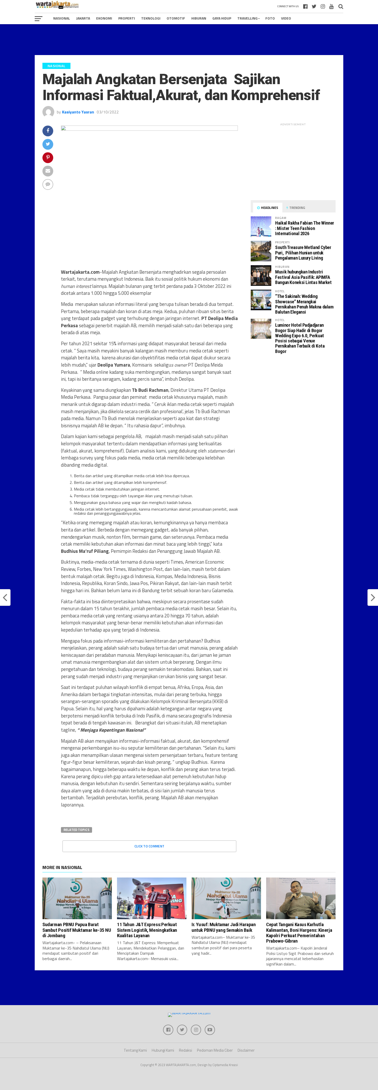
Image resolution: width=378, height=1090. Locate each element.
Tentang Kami (135, 1050)
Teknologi (150, 18)
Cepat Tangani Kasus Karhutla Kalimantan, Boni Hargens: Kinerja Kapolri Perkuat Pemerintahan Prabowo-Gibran (299, 932)
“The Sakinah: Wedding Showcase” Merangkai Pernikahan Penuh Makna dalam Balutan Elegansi (304, 304)
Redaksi (185, 1050)
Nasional (61, 18)
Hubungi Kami (163, 1050)
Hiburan (198, 18)
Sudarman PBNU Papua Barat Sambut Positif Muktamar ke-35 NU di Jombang (76, 929)
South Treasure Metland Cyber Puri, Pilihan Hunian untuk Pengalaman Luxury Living (303, 252)
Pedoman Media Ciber (215, 1050)
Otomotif (176, 18)
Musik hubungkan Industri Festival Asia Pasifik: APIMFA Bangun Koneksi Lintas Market (303, 277)
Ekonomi (104, 18)
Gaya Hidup (221, 18)
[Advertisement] (189, 39)
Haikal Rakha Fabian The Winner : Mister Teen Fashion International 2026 (304, 228)
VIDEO (286, 18)
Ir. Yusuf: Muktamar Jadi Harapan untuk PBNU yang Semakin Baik (224, 927)
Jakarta (83, 18)
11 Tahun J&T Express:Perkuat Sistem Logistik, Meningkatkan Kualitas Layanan (147, 929)
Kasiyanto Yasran (78, 112)
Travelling (247, 18)
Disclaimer (246, 1050)
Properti (126, 18)
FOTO (270, 18)
